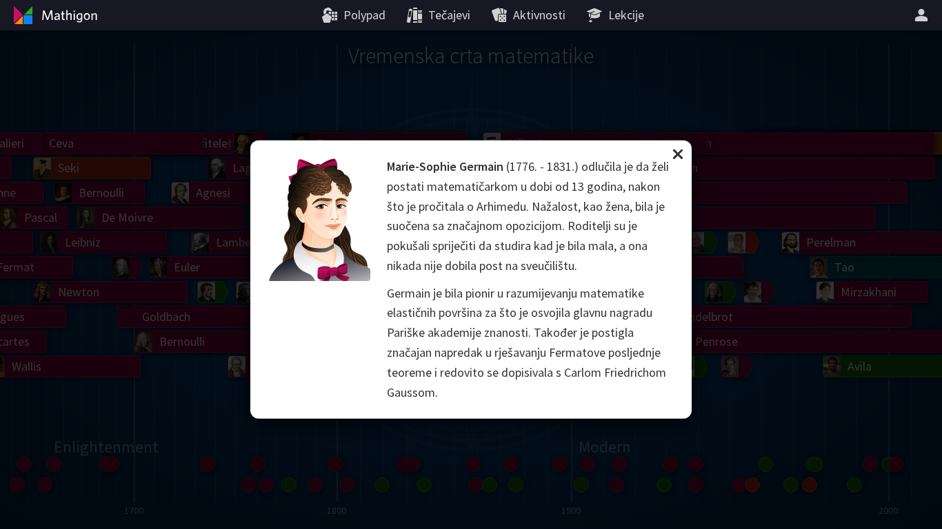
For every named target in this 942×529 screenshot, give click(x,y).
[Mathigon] (54, 15)
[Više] (923, 15)
